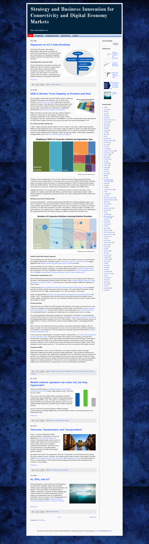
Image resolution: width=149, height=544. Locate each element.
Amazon (106, 122)
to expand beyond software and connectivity (83, 317)
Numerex (106, 210)
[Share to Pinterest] (44, 85)
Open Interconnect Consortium (109, 217)
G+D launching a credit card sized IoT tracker (72, 261)
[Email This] (36, 85)
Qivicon (106, 228)
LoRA (105, 195)
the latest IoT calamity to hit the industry (53, 109)
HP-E (105, 171)
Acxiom (106, 109)
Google (106, 165)
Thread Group (108, 273)
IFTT (105, 177)
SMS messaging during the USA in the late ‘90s (49, 458)
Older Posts (92, 517)
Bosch (105, 134)
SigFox (106, 244)
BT (104, 136)
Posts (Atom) (41, 520)
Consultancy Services (52, 35)
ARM (105, 128)
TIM (60, 420)
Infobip (57, 420)
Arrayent (106, 130)
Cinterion (106, 142)
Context (106, 148)
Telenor (106, 261)
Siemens (87, 371)
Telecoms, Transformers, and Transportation (56, 429)
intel (105, 185)
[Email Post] (32, 84)
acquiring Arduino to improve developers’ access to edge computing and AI (63, 272)
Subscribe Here (65, 35)
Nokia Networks (108, 208)
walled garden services (73, 458)
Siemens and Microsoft (58, 134)
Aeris (105, 113)
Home (30, 35)
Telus (105, 267)
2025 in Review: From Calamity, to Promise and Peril (60, 93)
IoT (50, 371)
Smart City (107, 251)
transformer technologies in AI (47, 438)
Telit (105, 263)
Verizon (92, 371)
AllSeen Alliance (108, 120)
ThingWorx (107, 271)
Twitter (105, 280)
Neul (105, 206)
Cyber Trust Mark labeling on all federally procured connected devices (70, 294)
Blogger (109, 531)
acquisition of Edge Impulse (85, 268)
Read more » (34, 79)
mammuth (97, 531)
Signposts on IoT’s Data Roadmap (50, 44)
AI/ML (105, 115)
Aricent (106, 126)
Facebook (106, 159)
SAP (105, 238)
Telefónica (107, 259)
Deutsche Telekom (109, 151)
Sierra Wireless (108, 242)
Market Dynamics (56, 371)
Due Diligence (108, 153)
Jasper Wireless (108, 189)
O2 (105, 212)
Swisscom (58, 84)
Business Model (108, 140)
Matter (105, 202)
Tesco (105, 269)
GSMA (53, 84)
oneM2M (106, 214)
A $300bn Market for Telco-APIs (115, 64)
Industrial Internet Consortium (108, 180)
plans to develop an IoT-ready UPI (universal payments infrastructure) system (64, 287)
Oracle (106, 220)
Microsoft (73, 371)
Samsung (106, 236)
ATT (51, 420)
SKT (105, 249)
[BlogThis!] (38, 85)
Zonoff (105, 290)
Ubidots (106, 282)
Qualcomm (82, 371)
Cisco (105, 144)
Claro (53, 420)
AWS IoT (48, 134)
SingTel (106, 246)
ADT (105, 111)
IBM (105, 175)
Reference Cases (109, 234)
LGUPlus (106, 193)
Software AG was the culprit (45, 102)
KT (104, 191)
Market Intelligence (66, 371)
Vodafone (33, 373)
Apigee (106, 124)
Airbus (105, 117)
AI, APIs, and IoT (40, 479)
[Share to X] (40, 85)
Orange (106, 222)
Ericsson (106, 155)
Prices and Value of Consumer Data (115, 75)
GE (105, 161)
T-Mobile (106, 257)
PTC (70, 134)
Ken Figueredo (39, 35)
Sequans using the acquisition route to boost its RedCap (56, 263)
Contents (75, 35)
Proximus (106, 224)
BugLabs (106, 138)
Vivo (63, 420)
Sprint (105, 253)
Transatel (106, 277)
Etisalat (106, 157)
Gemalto (106, 163)
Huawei (106, 173)
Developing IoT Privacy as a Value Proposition (115, 85)
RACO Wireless (108, 232)
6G (50, 84)
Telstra (106, 265)
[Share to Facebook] (42, 85)
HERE (105, 169)
